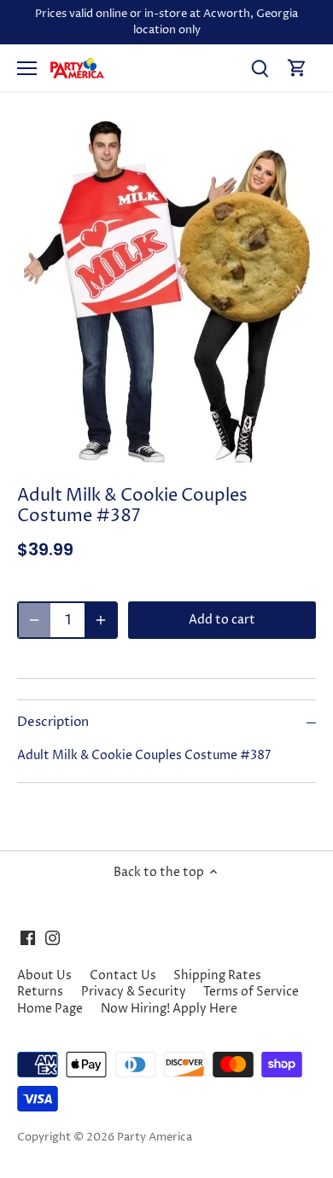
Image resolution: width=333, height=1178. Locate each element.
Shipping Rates (217, 975)
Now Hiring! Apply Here (169, 1009)
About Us (44, 975)
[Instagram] (52, 938)
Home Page (50, 1009)
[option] (166, 291)
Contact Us (123, 975)
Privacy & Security (133, 992)
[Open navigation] (27, 68)
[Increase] (101, 620)
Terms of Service (251, 992)
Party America (154, 1137)
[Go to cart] (297, 67)
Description (53, 722)
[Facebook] (27, 938)
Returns (40, 992)
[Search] (259, 67)
